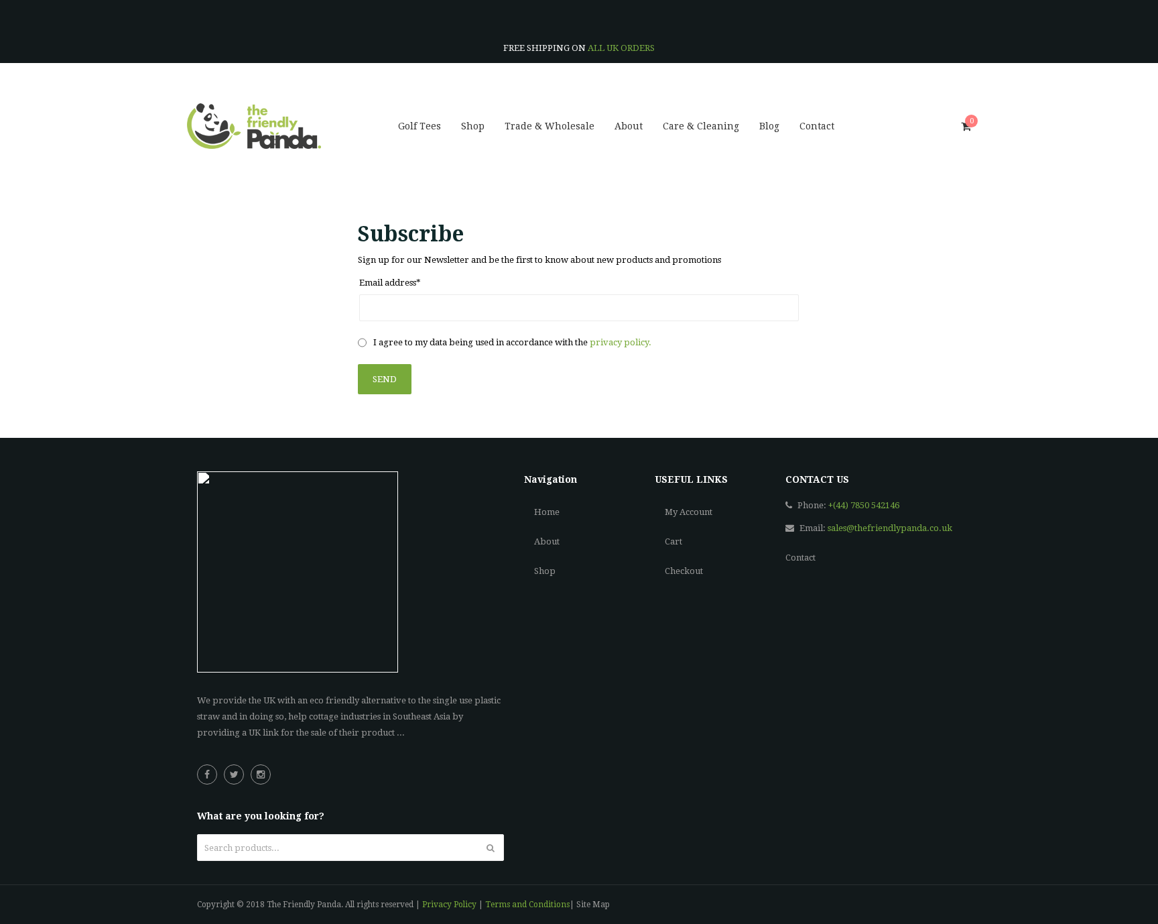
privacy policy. (620, 342)
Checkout (684, 571)
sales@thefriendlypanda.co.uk (890, 528)
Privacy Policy (449, 904)
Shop (545, 571)
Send (385, 379)
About (547, 541)
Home (547, 512)
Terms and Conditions (527, 904)
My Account (688, 512)
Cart (673, 541)
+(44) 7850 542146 (863, 505)
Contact (800, 558)
